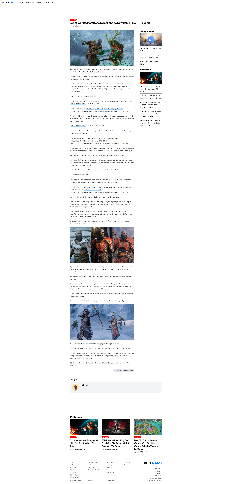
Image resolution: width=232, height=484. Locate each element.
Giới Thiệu (73, 470)
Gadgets (46, 2)
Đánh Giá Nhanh (93, 470)
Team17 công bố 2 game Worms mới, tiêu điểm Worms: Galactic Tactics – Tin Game (150, 113)
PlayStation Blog (93, 76)
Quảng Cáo (110, 481)
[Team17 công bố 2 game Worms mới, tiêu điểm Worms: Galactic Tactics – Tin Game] (148, 427)
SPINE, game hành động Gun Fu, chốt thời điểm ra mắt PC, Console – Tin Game (151, 104)
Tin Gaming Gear (93, 465)
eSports (38, 2)
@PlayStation (112, 138)
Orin (80, 26)
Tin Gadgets (110, 465)
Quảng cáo (158, 475)
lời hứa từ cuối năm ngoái (85, 69)
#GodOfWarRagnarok (78, 104)
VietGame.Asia (157, 478)
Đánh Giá (73, 467)
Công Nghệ (110, 472)
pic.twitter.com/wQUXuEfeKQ (98, 141)
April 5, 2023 (124, 111)
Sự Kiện (91, 481)
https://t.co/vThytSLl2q (79, 141)
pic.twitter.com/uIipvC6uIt (92, 190)
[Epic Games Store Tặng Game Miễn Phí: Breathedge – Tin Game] (151, 78)
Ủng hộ (159, 473)
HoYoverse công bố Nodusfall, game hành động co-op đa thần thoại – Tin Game (150, 122)
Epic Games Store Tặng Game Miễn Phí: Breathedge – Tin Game (150, 88)
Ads (52, 2)
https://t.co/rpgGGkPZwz (94, 109)
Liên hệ (159, 471)
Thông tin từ (124, 370)
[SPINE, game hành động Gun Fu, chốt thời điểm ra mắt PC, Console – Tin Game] (116, 427)
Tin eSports (128, 465)
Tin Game (73, 465)
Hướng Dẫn (74, 475)
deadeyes (82, 449)
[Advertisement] (116, 11)
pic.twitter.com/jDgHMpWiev (113, 109)
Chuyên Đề (73, 472)
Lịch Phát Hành (75, 477)
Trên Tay (109, 470)
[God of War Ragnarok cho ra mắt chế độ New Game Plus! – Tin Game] (102, 48)
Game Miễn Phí (75, 481)
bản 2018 (83, 197)
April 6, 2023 (124, 192)
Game (21, 2)
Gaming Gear (29, 2)
